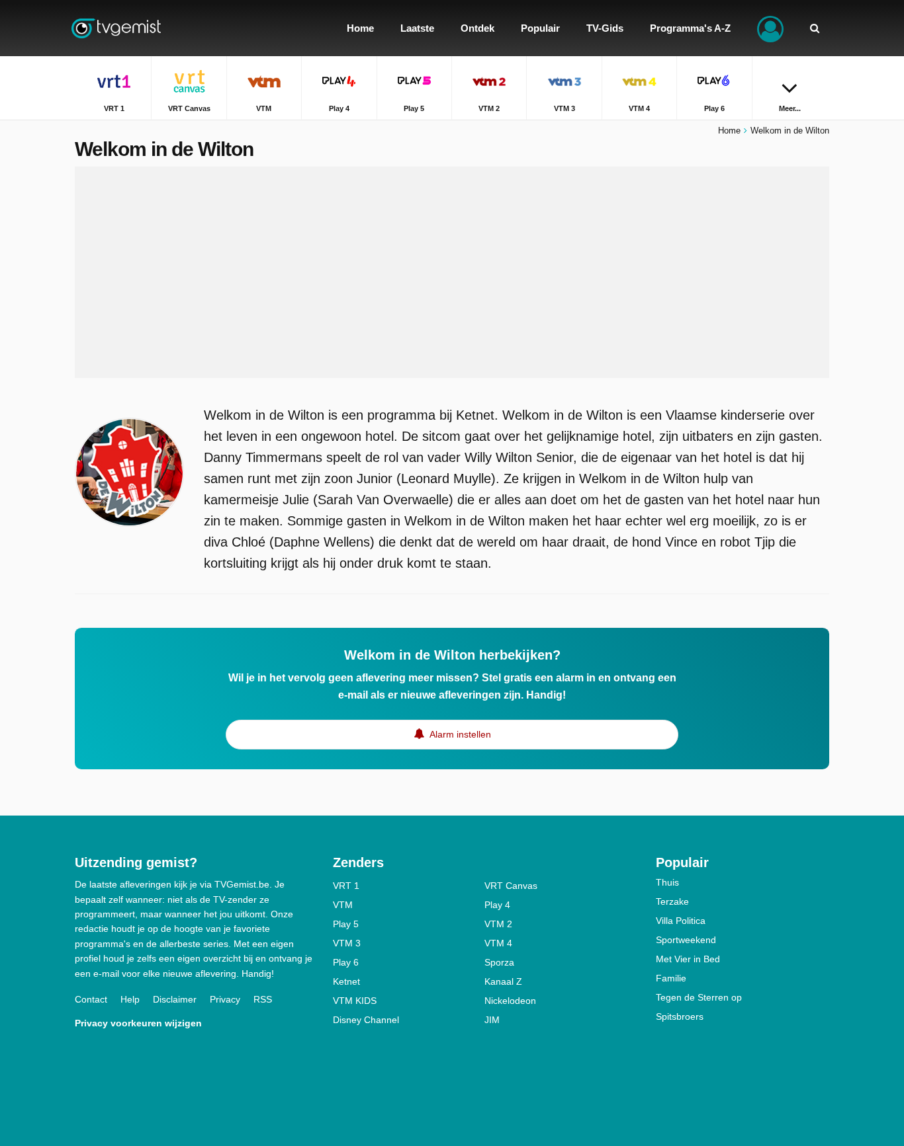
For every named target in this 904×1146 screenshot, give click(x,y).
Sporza (499, 962)
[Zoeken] (815, 28)
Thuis (667, 882)
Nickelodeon (510, 1000)
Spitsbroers (679, 1016)
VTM (343, 904)
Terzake (672, 901)
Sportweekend (686, 940)
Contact (91, 999)
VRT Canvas (510, 885)
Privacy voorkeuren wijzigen (138, 1023)
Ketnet (346, 981)
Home (729, 130)
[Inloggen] (770, 28)
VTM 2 (498, 924)
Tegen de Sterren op (699, 997)
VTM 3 (347, 943)
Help (130, 999)
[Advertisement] (452, 272)
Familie (671, 978)
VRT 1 (346, 885)
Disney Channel (366, 1019)
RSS (262, 999)
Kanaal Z (503, 981)
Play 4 (497, 904)
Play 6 (346, 962)
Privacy (225, 999)
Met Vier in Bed (688, 959)
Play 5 (346, 924)
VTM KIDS (355, 1000)
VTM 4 (498, 943)
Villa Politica (680, 920)
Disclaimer (175, 999)
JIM (492, 1019)
